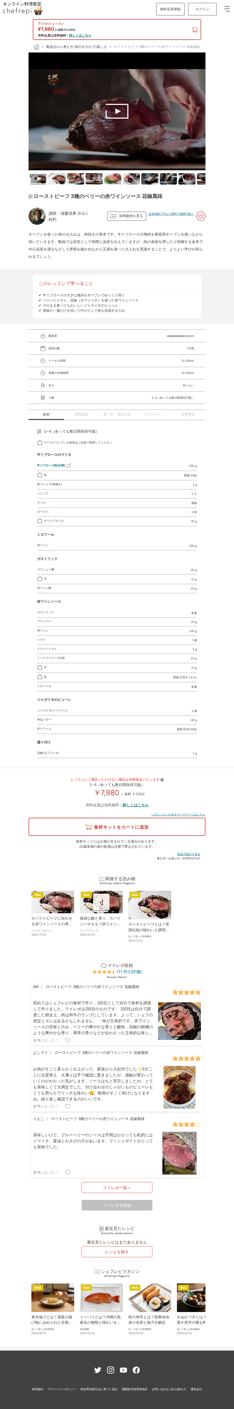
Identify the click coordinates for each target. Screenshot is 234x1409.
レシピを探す (117, 1251)
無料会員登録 (170, 9)
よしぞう (40, 1052)
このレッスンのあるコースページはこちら (178, 814)
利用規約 (37, 1389)
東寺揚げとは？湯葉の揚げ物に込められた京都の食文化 (51, 1322)
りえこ (38, 1118)
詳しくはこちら (80, 35)
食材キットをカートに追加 (121, 827)
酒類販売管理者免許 (135, 1389)
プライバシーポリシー (62, 1389)
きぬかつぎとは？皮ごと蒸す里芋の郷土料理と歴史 (197, 1322)
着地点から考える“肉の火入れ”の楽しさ (76, 46)
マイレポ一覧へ (117, 1187)
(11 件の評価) (129, 971)
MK (36, 986)
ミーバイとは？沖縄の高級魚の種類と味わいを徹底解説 (100, 1322)
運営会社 (196, 1389)
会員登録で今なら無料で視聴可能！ (171, 213)
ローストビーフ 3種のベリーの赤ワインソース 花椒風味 (157, 46)
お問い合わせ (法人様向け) (169, 1389)
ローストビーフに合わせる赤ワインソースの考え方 (51, 924)
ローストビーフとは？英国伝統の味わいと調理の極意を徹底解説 (148, 930)
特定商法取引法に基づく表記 (99, 1389)
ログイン (202, 9)
